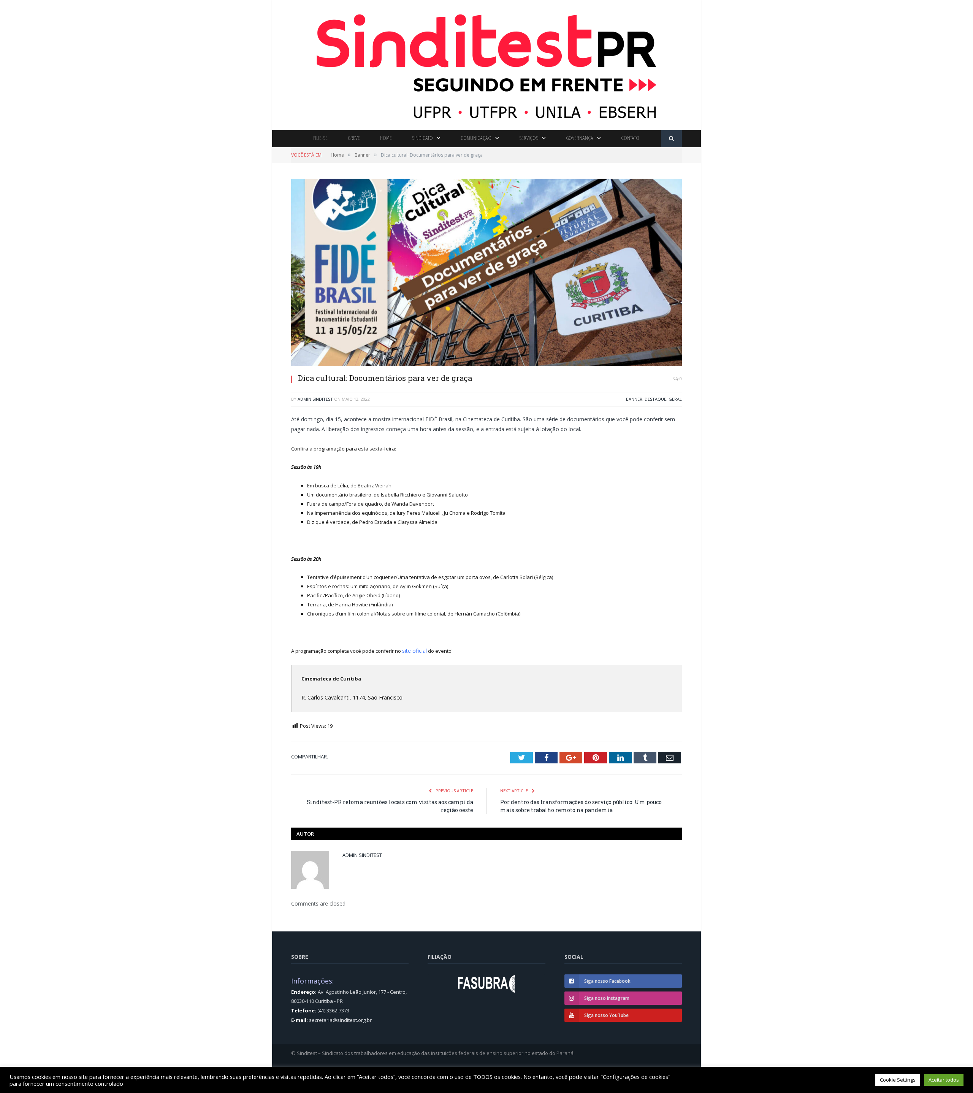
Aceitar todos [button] (944, 1079)
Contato (630, 138)
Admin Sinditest (315, 399)
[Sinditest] (486, 63)
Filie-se (320, 138)
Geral (675, 399)
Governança (579, 138)
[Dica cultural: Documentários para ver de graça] (486, 273)
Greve (354, 138)
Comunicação (476, 138)
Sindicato (422, 138)
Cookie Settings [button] (898, 1079)
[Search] (671, 138)
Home (386, 138)
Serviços (528, 138)
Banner (634, 399)
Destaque (655, 399)
